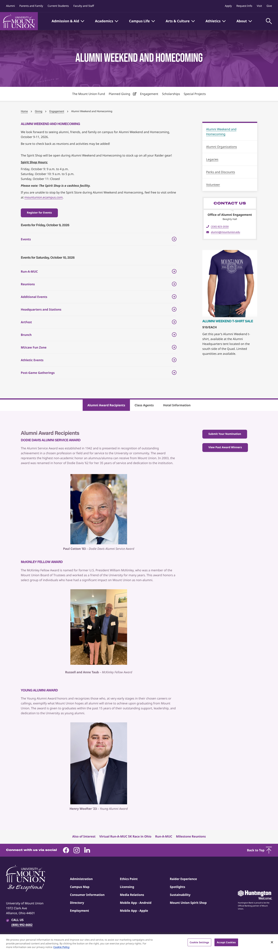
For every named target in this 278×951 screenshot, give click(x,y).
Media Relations (132, 895)
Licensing (127, 887)
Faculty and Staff (83, 6)
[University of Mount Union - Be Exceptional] (25, 879)
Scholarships (171, 94)
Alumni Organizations (221, 147)
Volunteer (213, 185)
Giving (38, 111)
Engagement (149, 94)
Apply (228, 6)
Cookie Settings (199, 942)
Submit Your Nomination (224, 434)
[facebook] (66, 850)
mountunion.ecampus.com (43, 197)
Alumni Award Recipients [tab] (106, 405)
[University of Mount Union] (19, 21)
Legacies (212, 159)
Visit (259, 6)
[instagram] (77, 850)
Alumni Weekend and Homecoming (221, 131)
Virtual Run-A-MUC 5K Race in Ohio (125, 836)
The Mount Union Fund (88, 94)
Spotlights (177, 887)
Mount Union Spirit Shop (188, 903)
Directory (77, 903)
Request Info (244, 6)
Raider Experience (183, 879)
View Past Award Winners (225, 447)
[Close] (272, 942)
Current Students (58, 6)
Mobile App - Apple (134, 911)
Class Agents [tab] (144, 405)
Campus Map (79, 887)
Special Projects (195, 94)
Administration (81, 879)
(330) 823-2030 (220, 226)
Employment (79, 911)
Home (24, 111)
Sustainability (180, 895)
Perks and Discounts (220, 172)
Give (269, 6)
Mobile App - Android (135, 903)
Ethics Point (129, 879)
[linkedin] (87, 850)
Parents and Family (31, 6)
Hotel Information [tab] (177, 405)
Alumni (10, 6)
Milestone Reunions (191, 836)
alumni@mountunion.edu (225, 232)
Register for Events (39, 212)
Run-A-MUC (163, 836)
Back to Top (255, 850)
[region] (139, 942)
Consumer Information (87, 895)
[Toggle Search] (269, 21)
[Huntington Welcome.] (255, 895)
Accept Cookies (226, 942)
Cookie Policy (61, 947)
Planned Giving (120, 94)
